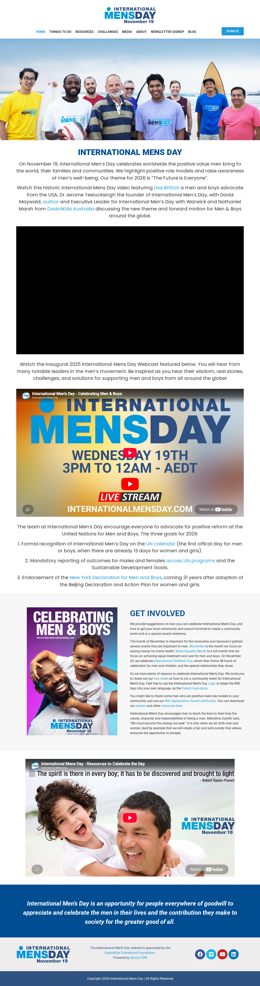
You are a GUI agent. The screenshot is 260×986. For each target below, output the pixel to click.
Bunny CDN (139, 958)
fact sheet (161, 678)
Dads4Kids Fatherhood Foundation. (130, 953)
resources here (171, 706)
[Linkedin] (234, 954)
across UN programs (190, 560)
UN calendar (161, 544)
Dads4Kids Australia (70, 209)
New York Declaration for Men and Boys (116, 577)
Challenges (108, 32)
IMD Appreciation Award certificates (190, 701)
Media (127, 32)
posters (140, 706)
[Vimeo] (211, 954)
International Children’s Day (173, 661)
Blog (192, 32)
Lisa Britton (166, 187)
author (51, 201)
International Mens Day (130, 152)
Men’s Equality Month (191, 651)
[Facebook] (200, 954)
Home (40, 32)
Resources (84, 32)
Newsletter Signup (167, 32)
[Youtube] (222, 954)
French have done (194, 688)
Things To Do (60, 32)
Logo (212, 683)
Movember (197, 646)
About (141, 32)
